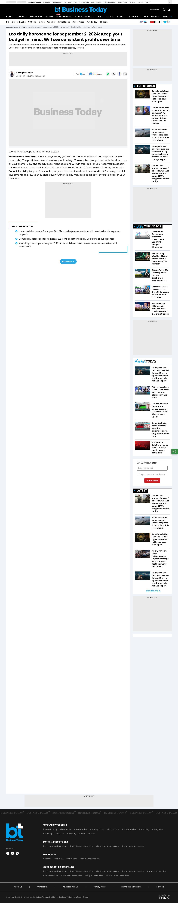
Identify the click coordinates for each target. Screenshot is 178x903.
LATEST (142, 490)
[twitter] (17, 853)
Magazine (35, 16)
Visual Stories (130, 829)
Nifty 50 (59, 858)
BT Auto (121, 16)
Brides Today (122, 2)
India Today (57, 2)
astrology (22, 27)
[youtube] (12, 853)
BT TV (48, 16)
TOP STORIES (146, 86)
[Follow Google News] (95, 74)
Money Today (150, 16)
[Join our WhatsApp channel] (174, 453)
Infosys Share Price (157, 871)
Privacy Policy (100, 887)
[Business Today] (81, 10)
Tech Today (81, 829)
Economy (66, 829)
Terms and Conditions (131, 887)
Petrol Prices (64, 22)
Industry (133, 16)
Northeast (67, 2)
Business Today (34, 2)
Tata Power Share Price (118, 875)
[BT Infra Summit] (143, 22)
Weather (51, 22)
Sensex (48, 858)
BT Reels (104, 22)
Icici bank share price (72, 875)
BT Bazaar (47, 2)
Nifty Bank (72, 858)
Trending (145, 829)
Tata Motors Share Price (55, 846)
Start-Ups (49, 833)
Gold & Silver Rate (84, 16)
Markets (20, 16)
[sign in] (169, 9)
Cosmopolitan (96, 2)
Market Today (51, 829)
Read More (67, 261)
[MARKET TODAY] (145, 361)
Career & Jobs (19, 22)
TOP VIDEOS (152, 226)
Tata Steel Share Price (134, 846)
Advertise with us (70, 887)
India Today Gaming (81, 2)
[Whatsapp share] (108, 74)
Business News (11, 27)
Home (9, 16)
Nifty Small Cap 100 (91, 858)
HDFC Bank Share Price (108, 846)
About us (18, 887)
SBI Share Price (51, 875)
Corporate (114, 829)
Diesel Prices (78, 22)
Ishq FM (133, 2)
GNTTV (148, 2)
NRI (7, 22)
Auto (83, 833)
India (100, 16)
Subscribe (154, 9)
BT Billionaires (63, 16)
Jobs (92, 833)
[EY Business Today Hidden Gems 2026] (166, 22)
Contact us (42, 887)
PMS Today (92, 22)
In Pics (42, 22)
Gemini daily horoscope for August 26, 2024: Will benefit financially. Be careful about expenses (66, 238)
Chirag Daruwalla (24, 72)
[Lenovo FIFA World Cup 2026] (154, 22)
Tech (109, 16)
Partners (160, 887)
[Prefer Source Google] (80, 74)
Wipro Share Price (95, 875)
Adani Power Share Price (82, 846)
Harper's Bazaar (110, 2)
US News (32, 22)
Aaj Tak (140, 2)
